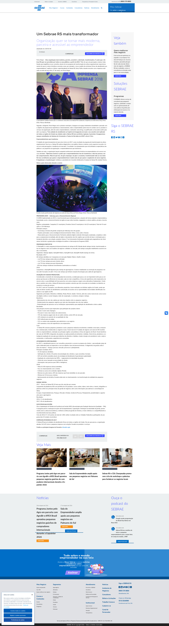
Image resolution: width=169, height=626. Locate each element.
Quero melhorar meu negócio (43, 592)
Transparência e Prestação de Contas (90, 1)
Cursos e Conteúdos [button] (40, 597)
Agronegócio (56, 587)
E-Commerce (56, 594)
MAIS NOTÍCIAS (71, 531)
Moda (54, 600)
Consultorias (78, 8)
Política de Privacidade (91, 594)
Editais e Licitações (49, 1)
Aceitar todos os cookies (17, 611)
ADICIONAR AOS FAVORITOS (93, 53)
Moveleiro (55, 602)
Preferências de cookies (17, 620)
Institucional (37, 1)
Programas (39, 606)
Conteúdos (69, 8)
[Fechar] (32, 595)
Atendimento (95, 8)
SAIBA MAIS (118, 76)
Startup (54, 592)
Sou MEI (38, 589)
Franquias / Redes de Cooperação (58, 597)
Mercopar (55, 609)
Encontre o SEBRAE (62, 1)
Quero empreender (41, 587)
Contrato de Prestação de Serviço (92, 597)
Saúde (54, 604)
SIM (75, 436)
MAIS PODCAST (122, 541)
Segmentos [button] (57, 584)
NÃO (81, 436)
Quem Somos (89, 606)
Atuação (88, 610)
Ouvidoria (88, 589)
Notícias (86, 8)
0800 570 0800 (126, 1)
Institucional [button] (90, 603)
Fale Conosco (89, 592)
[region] (17, 608)
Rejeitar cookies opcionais (18, 615)
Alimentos (55, 589)
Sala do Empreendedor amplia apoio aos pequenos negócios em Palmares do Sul (83, 476)
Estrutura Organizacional (91, 608)
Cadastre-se (106, 606)
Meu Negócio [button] (41, 584)
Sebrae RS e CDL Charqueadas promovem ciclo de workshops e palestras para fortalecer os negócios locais (117, 476)
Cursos (62, 8)
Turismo (55, 606)
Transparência (89, 612)
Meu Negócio (53, 8)
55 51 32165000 (124, 601)
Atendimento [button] (90, 584)
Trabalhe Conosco (108, 602)
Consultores (74, 1)
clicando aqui (66, 427)
